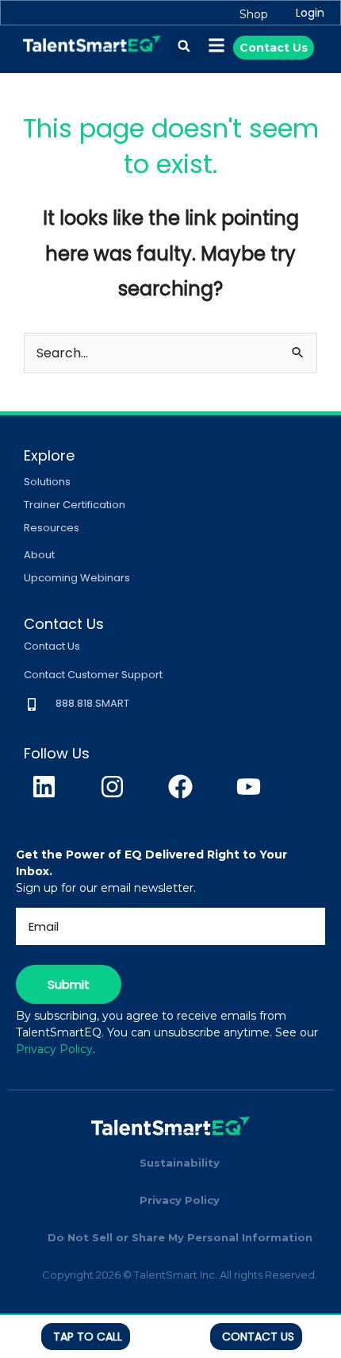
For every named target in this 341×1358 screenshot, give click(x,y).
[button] (183, 46)
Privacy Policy (54, 1049)
